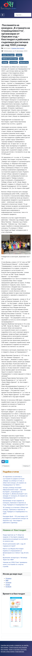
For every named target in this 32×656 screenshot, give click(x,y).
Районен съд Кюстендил (9, 58)
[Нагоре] (29, 653)
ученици (19, 55)
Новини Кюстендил (17, 48)
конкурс (4, 62)
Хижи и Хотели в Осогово (17, 649)
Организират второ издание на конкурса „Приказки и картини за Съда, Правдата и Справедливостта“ (15, 503)
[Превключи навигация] (2, 15)
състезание (13, 62)
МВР (7, 580)
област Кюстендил (8, 55)
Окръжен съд (24, 62)
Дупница (8, 578)
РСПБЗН (8, 586)
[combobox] (22, 15)
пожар (8, 584)
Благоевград (19, 651)
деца (21, 58)
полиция (8, 582)
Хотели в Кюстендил (8, 651)
